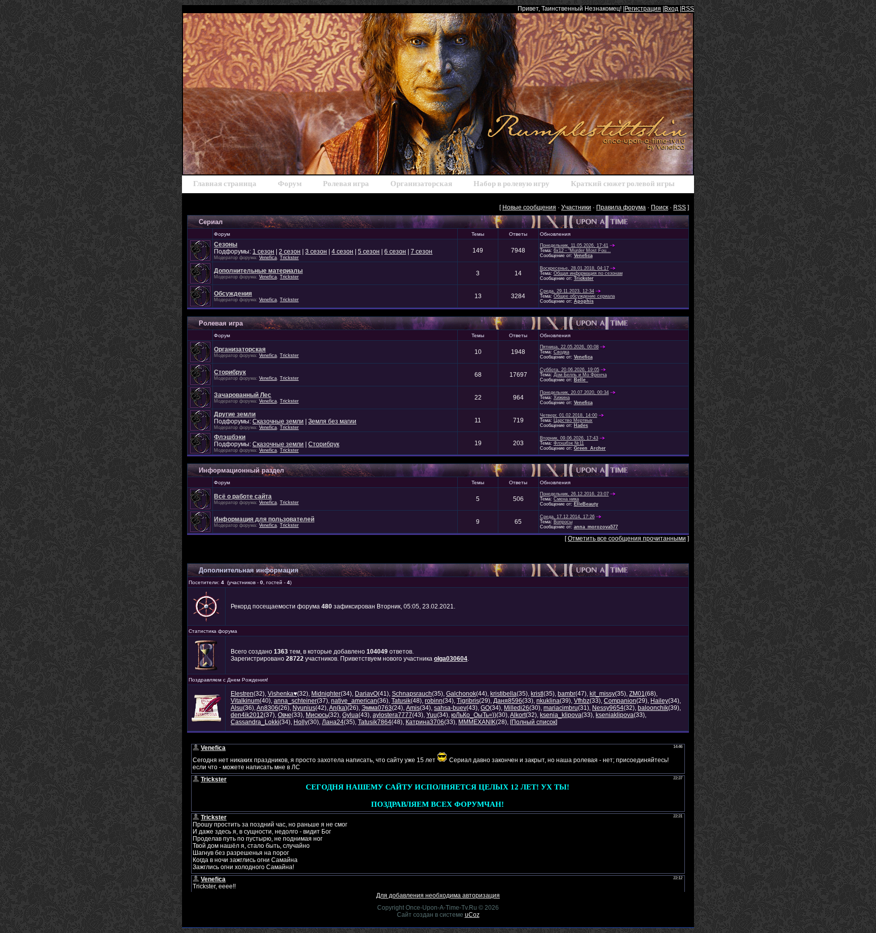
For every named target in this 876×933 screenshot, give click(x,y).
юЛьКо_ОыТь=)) (473, 715)
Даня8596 (507, 700)
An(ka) (338, 707)
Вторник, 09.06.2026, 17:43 (569, 438)
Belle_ (581, 379)
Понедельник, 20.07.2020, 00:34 (574, 392)
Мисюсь (317, 715)
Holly (301, 722)
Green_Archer (590, 448)
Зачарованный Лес (242, 395)
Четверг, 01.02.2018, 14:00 (568, 415)
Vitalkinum (245, 700)
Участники (576, 207)
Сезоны (225, 244)
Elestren (242, 693)
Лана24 (333, 722)
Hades (581, 425)
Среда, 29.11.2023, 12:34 (567, 291)
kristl (537, 693)
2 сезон (290, 251)
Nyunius (304, 707)
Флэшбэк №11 (569, 443)
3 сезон (316, 251)
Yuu (431, 715)
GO (485, 707)
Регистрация (643, 8)
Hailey (659, 700)
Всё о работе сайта (243, 496)
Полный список (534, 722)
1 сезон (263, 251)
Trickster (289, 257)
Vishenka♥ (282, 693)
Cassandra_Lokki (255, 722)
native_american (354, 700)
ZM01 (637, 693)
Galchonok (461, 693)
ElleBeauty (586, 504)
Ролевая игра (221, 323)
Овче (284, 715)
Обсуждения (233, 293)
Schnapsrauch (412, 693)
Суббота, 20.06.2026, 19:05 (569, 369)
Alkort (518, 715)
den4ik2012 (247, 715)
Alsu (237, 707)
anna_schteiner (295, 700)
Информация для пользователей (264, 519)
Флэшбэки (229, 437)
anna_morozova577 (596, 526)
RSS (687, 8)
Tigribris (468, 700)
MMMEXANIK (477, 722)
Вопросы (563, 521)
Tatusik (401, 700)
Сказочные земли (278, 421)
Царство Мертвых (573, 420)
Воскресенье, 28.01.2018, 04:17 (574, 268)
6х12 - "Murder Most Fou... (582, 250)
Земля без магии (332, 421)
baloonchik (653, 707)
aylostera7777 (392, 715)
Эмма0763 (376, 707)
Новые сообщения (529, 207)
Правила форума (621, 207)
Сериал (211, 222)
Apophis (584, 301)
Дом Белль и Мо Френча (580, 374)
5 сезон (369, 251)
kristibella (503, 693)
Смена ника (566, 498)
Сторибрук (230, 372)
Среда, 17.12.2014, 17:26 (567, 516)
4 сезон (342, 251)
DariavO (366, 693)
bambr (566, 693)
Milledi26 (516, 707)
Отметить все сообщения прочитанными (627, 538)
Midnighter (326, 693)
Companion (620, 700)
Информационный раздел (241, 470)
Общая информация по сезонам (588, 273)
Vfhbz (582, 700)
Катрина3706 (425, 722)
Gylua (350, 715)
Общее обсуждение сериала (584, 296)
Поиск (659, 207)
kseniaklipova (615, 715)
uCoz (472, 914)
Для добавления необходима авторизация (438, 895)
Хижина (562, 397)
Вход (671, 8)
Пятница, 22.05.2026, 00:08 (569, 346)
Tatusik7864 (374, 722)
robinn (434, 700)
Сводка (561, 351)
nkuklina (548, 700)
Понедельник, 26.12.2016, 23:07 (574, 493)
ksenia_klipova (560, 715)
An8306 (267, 707)
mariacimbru (560, 707)
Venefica (268, 257)
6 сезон (395, 251)
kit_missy (602, 693)
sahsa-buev (450, 707)
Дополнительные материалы (258, 270)
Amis (413, 707)
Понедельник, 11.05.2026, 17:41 (574, 245)
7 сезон (421, 251)
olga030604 (450, 658)
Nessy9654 (608, 707)
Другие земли (235, 414)
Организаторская (240, 349)
